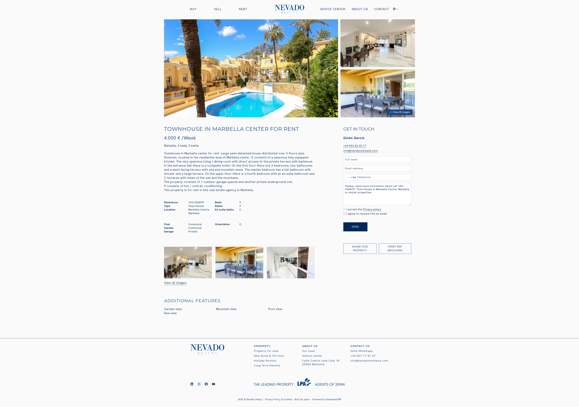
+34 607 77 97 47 (363, 355)
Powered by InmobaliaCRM (326, 399)
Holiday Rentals (265, 360)
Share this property (360, 248)
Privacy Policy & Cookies (278, 399)
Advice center (312, 355)
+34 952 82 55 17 (354, 145)
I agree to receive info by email (366, 213)
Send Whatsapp (361, 350)
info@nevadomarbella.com (360, 150)
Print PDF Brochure (395, 248)
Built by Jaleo (302, 399)
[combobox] (349, 177)
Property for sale (266, 350)
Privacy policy (372, 209)
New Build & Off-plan (269, 355)
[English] (396, 9)
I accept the (363, 209)
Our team (308, 350)
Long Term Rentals (267, 365)
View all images (175, 282)
